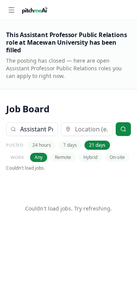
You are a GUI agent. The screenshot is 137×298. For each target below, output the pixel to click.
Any (39, 157)
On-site (117, 157)
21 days (97, 145)
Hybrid (90, 157)
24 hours (41, 145)
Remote (63, 157)
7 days (70, 145)
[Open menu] (11, 10)
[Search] (123, 129)
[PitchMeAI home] (34, 10)
